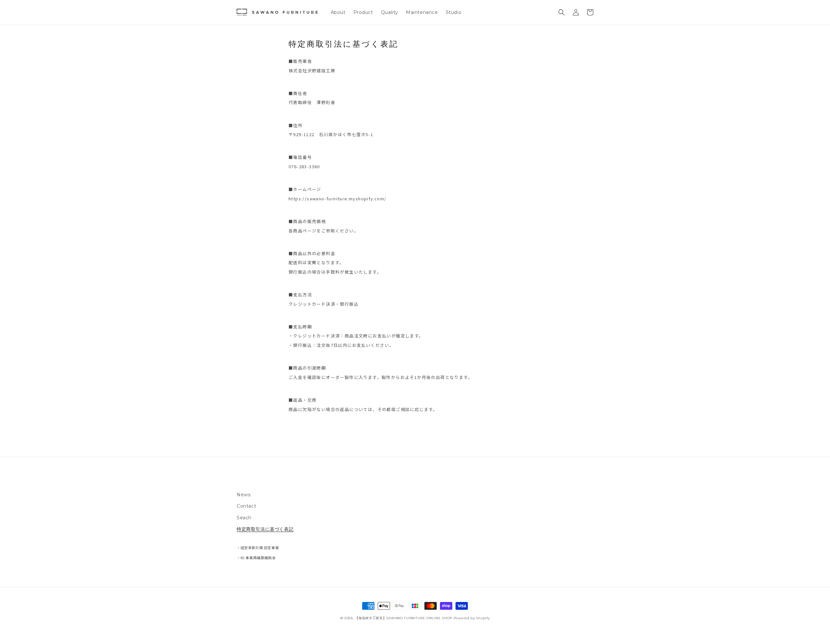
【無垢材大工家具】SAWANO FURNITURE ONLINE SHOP (403, 618)
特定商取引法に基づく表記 (265, 529)
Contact (246, 506)
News (243, 495)
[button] (561, 12)
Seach (244, 518)
